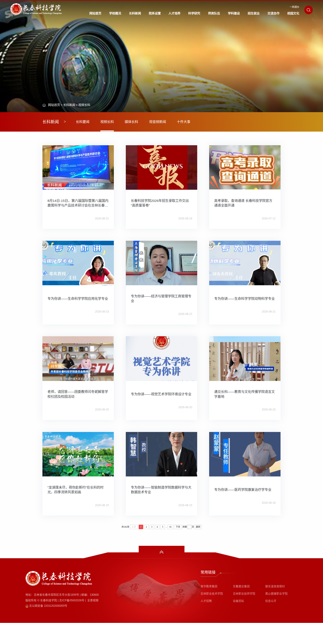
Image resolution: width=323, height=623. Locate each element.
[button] (308, 10)
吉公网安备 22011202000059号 (48, 605)
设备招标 (238, 600)
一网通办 (294, 6)
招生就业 (254, 13)
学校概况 (115, 13)
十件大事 (183, 122)
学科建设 (234, 13)
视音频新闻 (157, 122)
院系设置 (155, 13)
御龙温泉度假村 (275, 586)
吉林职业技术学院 (212, 593)
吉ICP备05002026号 (71, 600)
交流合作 (273, 13)
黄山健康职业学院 (276, 593)
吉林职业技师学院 (244, 593)
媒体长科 (131, 122)
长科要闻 (82, 122)
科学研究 (194, 13)
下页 (178, 527)
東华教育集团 (209, 586)
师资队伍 (214, 13)
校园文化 (293, 13)
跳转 (198, 527)
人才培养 (174, 13)
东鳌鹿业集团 (241, 586)
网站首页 (95, 13)
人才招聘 (206, 600)
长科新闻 (135, 13)
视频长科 (84, 105)
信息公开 (270, 600)
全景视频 (93, 600)
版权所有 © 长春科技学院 (42, 600)
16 (170, 527)
